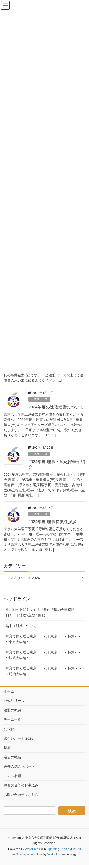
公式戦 (9, 729)
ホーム (9, 691)
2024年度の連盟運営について (56, 407)
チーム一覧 (12, 719)
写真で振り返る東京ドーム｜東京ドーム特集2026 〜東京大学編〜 (44, 639)
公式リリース (39, 399)
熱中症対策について (21, 626)
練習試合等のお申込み (21, 785)
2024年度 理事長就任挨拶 (52, 521)
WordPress (32, 849)
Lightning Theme (58, 849)
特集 (7, 748)
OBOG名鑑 (12, 776)
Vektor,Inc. (54, 854)
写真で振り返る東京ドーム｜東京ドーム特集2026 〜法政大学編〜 (44, 655)
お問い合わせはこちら (21, 795)
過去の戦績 (12, 757)
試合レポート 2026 (18, 738)
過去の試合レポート (19, 766)
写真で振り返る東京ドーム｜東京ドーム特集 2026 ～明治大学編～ (44, 671)
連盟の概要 (12, 710)
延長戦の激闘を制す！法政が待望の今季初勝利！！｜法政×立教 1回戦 (40, 612)
